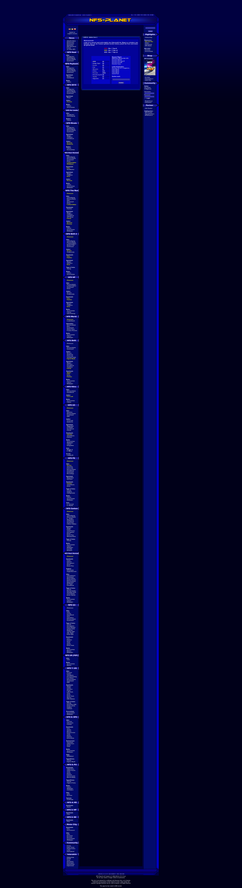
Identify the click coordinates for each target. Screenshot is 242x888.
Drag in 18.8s (71, 705)
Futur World (115, 69)
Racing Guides (71, 591)
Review (69, 250)
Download (70, 742)
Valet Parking (71, 313)
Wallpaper (70, 187)
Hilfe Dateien (71, 699)
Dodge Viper (96, 63)
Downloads (70, 570)
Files (68, 168)
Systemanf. (70, 60)
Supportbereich (71, 571)
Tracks (69, 729)
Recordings (70, 473)
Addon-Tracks (71, 770)
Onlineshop (70, 857)
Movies (69, 651)
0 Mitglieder (148, 89)
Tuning (69, 268)
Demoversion (71, 732)
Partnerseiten (71, 848)
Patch (68, 529)
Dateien (69, 561)
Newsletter (70, 45)
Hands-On (70, 144)
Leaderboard (71, 321)
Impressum (70, 865)
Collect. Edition (71, 524)
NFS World (148, 45)
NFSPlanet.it (149, 115)
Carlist (69, 613)
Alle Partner (148, 108)
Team (68, 860)
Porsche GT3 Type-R (118, 61)
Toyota (95, 76)
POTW (69, 858)
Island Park (115, 73)
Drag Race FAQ (71, 704)
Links (68, 850)
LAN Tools (70, 692)
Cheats (69, 218)
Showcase (70, 343)
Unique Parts (71, 628)
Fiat (94, 67)
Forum (69, 48)
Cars (68, 638)
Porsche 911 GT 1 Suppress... (121, 68)
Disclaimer (70, 861)
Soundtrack (70, 77)
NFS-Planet (123, 876)
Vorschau (70, 466)
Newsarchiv (70, 42)
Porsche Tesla (116, 64)
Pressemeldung (72, 676)
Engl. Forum (70, 847)
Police (95, 71)
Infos (68, 612)
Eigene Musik (71, 358)
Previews (70, 835)
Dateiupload (70, 851)
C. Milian (69, 451)
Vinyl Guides (71, 593)
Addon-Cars (70, 743)
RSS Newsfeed (71, 46)
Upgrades (96, 78)
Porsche (95, 73)
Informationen (71, 575)
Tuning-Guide (71, 493)
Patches (69, 208)
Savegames (70, 532)
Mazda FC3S (70, 245)
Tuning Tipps (71, 631)
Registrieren (149, 101)
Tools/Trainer (71, 531)
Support (69, 491)
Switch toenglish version (72, 33)
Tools (68, 642)
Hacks (69, 644)
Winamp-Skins (71, 536)
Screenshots (71, 107)
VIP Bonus (70, 217)
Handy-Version (71, 579)
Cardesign (70, 799)
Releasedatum (71, 59)
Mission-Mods (71, 777)
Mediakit (69, 550)
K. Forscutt (70, 504)
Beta (68, 326)
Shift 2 (147, 43)
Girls (68, 616)
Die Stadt (69, 584)
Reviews (69, 142)
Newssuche (70, 43)
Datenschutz (70, 864)
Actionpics (70, 789)
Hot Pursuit (148, 44)
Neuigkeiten (70, 56)
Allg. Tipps (70, 633)
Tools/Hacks (70, 435)
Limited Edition (71, 162)
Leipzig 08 (70, 455)
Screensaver (71, 830)
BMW (94, 61)
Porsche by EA (97, 74)
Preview (69, 101)
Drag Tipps (70, 634)
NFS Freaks (148, 112)
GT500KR (70, 427)
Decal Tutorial (71, 595)
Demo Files (70, 535)
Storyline (69, 412)
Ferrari (95, 65)
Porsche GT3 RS (117, 62)
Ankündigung (71, 58)
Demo (68, 161)
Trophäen (70, 137)
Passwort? (148, 102)
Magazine (70, 630)
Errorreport (70, 863)
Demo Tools (70, 645)
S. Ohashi (70, 505)
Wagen (69, 76)
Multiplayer (70, 164)
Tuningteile (70, 675)
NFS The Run (149, 41)
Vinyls (69, 687)
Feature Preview (72, 330)
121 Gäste (147, 87)
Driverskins (70, 738)
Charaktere (70, 617)
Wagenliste (70, 426)
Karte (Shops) (71, 627)
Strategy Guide (71, 592)
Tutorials (69, 708)
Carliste (69, 724)
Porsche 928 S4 (117, 59)
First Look (70, 356)
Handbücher (70, 169)
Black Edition (71, 578)
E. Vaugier (70, 518)
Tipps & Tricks (71, 783)
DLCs (68, 176)
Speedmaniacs (149, 114)
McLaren (95, 69)
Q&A (68, 200)
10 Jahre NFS (71, 49)
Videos (69, 82)
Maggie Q (70, 449)
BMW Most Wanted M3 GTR (120, 58)
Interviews (70, 723)
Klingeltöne (70, 445)
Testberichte (70, 252)
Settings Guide (71, 357)
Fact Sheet (70, 678)
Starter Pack (71, 329)
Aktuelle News (71, 41)
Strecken (69, 263)
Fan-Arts (69, 549)
